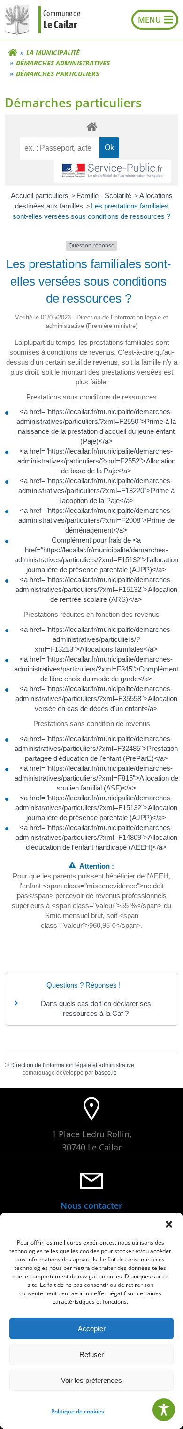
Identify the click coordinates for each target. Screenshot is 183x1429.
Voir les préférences (91, 1380)
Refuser (91, 1354)
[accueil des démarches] (91, 126)
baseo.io (106, 1073)
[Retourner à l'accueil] (13, 53)
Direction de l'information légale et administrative (72, 1065)
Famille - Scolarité (104, 196)
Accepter (92, 1329)
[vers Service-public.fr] (112, 171)
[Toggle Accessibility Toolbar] (164, 1409)
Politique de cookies (77, 1411)
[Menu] (154, 20)
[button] (169, 1224)
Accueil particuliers (40, 196)
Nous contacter (91, 1205)
